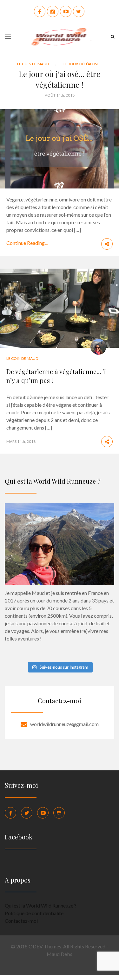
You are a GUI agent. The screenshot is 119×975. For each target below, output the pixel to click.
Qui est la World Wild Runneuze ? (40, 905)
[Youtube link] (43, 813)
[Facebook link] (10, 813)
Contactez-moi (21, 921)
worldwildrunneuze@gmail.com (64, 724)
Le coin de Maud (33, 63)
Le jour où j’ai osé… (82, 63)
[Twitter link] (26, 813)
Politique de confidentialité (34, 913)
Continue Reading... (27, 243)
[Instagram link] (59, 813)
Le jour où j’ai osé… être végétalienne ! (59, 79)
